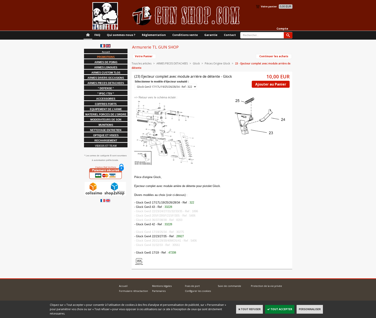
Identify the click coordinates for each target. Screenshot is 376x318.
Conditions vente (185, 35)
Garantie (210, 35)
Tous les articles (141, 63)
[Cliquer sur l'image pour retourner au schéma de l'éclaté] (165, 164)
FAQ (97, 35)
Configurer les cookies (198, 291)
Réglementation (154, 35)
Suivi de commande (229, 286)
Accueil (123, 286)
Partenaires (159, 291)
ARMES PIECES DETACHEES (172, 63)
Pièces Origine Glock (217, 63)
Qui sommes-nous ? (121, 35)
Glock (196, 63)
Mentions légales (162, 286)
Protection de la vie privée (266, 286)
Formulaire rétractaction (133, 291)
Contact (230, 35)
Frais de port (192, 286)
